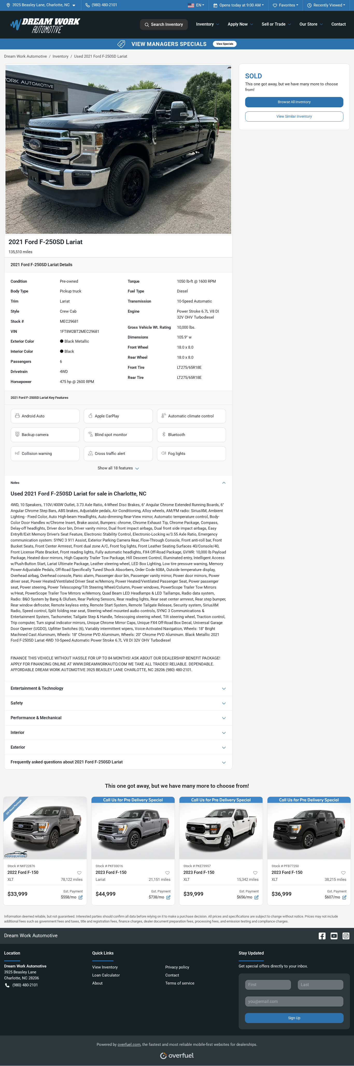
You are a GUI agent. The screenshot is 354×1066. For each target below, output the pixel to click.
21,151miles (160, 879)
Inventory (60, 56)
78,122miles (72, 879)
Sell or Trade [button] (274, 24)
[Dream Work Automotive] (44, 25)
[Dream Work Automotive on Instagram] (344, 936)
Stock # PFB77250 (285, 866)
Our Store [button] (308, 24)
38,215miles (335, 879)
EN (198, 5)
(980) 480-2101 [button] (104, 5)
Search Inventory (167, 24)
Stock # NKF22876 (21, 866)
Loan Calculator (106, 975)
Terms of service (179, 983)
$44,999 (106, 894)
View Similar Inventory (294, 116)
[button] (42, 5)
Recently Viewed (328, 5)
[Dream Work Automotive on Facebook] (320, 936)
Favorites (287, 5)
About (97, 983)
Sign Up (294, 1018)
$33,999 (17, 894)
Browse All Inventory (294, 102)
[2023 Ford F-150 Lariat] (133, 828)
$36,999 (282, 894)
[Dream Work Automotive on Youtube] (332, 936)
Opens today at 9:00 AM (240, 5)
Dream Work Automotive (25, 56)
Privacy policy (177, 967)
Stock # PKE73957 (197, 866)
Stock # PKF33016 (109, 866)
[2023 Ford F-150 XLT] (221, 828)
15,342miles (248, 879)
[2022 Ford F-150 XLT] (45, 828)
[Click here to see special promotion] (177, 43)
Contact (338, 24)
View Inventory (105, 967)
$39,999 (193, 894)
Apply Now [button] (238, 24)
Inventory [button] (205, 24)
